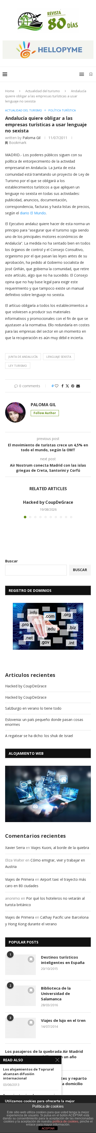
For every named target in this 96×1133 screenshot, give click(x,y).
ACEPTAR (48, 1128)
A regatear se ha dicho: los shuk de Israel (39, 735)
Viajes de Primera (19, 879)
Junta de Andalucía (23, 357)
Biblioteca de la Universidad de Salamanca (56, 993)
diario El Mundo (33, 213)
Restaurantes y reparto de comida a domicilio (64, 1081)
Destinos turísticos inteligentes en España (62, 959)
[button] (9, 508)
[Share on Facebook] (62, 385)
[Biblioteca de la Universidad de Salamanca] (20, 995)
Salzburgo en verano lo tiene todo (33, 708)
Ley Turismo (17, 366)
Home (9, 91)
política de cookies (65, 1121)
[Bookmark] (90, 74)
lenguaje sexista (58, 357)
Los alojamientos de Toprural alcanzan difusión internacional (28, 1073)
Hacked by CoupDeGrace (48, 502)
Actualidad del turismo (42, 91)
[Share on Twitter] (67, 385)
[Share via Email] (78, 385)
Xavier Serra (15, 847)
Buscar (11, 561)
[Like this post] (56, 385)
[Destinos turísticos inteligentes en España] (20, 964)
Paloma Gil (31, 137)
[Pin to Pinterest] (72, 385)
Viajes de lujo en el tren (63, 1020)
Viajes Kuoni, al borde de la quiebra (60, 847)
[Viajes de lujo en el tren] (20, 1028)
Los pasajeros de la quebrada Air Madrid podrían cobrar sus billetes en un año (44, 1054)
